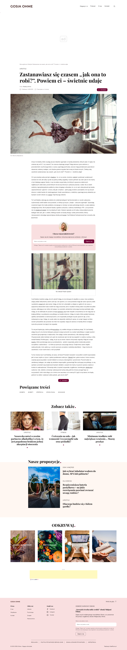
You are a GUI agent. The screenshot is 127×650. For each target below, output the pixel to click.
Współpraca (13, 612)
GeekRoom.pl (113, 646)
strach (41, 304)
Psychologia (30, 612)
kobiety (31, 392)
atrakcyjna (89, 367)
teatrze (53, 177)
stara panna (51, 392)
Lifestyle (30, 64)
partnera (60, 311)
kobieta (22, 392)
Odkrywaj (30, 606)
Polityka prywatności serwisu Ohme (52, 642)
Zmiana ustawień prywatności (75, 642)
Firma (12, 606)
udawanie (62, 392)
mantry (33, 342)
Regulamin (34, 642)
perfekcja (40, 392)
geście (50, 195)
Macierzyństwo (31, 618)
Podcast (92, 6)
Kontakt (107, 6)
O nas (100, 6)
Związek (29, 615)
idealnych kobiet (41, 210)
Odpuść (70, 357)
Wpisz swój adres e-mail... (82, 621)
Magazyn (83, 6)
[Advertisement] (63, 574)
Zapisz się (89, 241)
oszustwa (56, 329)
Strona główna (23, 64)
